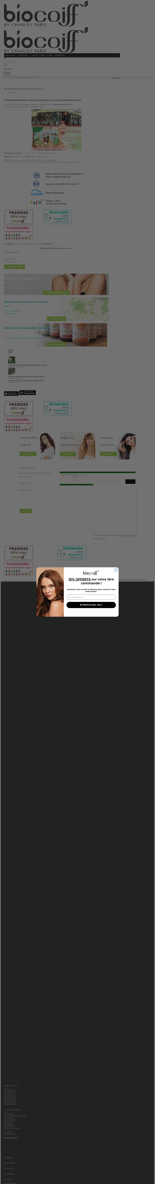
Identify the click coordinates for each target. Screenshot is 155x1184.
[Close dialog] (116, 570)
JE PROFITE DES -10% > (91, 605)
